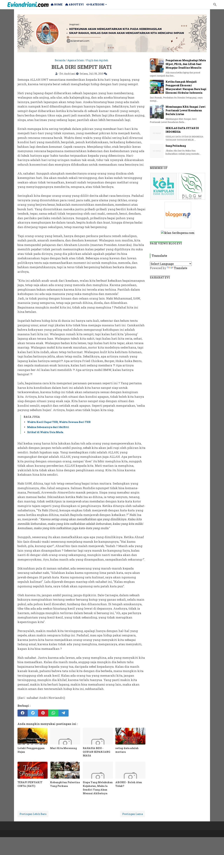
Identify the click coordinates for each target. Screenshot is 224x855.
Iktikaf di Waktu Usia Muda (45, 432)
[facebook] (23, 713)
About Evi (76, 4)
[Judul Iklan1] (164, 199)
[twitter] (33, 713)
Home (58, 4)
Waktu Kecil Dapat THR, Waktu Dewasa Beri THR (58, 422)
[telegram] (63, 713)
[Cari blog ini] (215, 4)
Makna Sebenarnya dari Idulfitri (48, 427)
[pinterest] (43, 713)
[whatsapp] (53, 713)
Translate (180, 268)
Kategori (97, 4)
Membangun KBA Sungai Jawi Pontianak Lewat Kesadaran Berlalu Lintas (185, 110)
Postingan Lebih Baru (33, 814)
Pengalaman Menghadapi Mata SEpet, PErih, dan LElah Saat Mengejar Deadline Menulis (186, 64)
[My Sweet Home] (28, 4)
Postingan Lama (132, 814)
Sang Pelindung (176, 145)
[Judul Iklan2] (192, 199)
